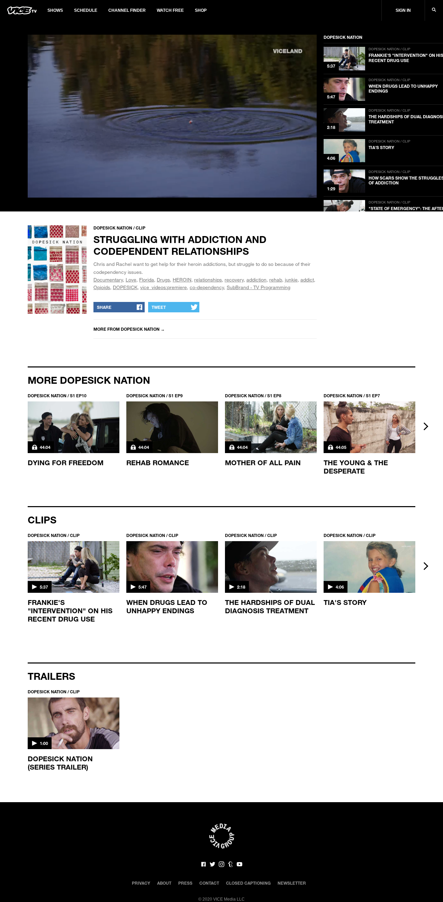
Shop (201, 10)
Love (131, 280)
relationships (208, 280)
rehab (275, 280)
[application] (172, 116)
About (164, 883)
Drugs (163, 280)
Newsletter (292, 883)
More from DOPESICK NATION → (129, 329)
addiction (256, 280)
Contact (209, 883)
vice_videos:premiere (163, 287)
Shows (55, 10)
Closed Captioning (248, 883)
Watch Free (170, 10)
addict (307, 280)
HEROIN (182, 280)
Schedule (85, 10)
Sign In (403, 10)
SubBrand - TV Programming (258, 287)
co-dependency (207, 287)
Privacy (141, 883)
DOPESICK (125, 287)
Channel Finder (127, 10)
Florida (146, 280)
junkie (291, 280)
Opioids (101, 287)
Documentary (108, 280)
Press (185, 883)
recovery (234, 280)
